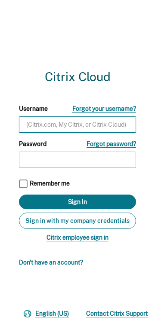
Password (32, 143)
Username (33, 108)
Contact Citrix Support (117, 313)
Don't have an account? (51, 262)
